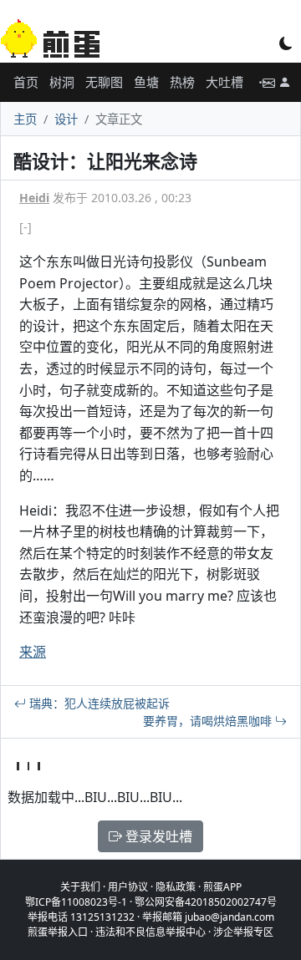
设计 (66, 119)
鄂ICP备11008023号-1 (76, 902)
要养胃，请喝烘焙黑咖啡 (209, 721)
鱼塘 (146, 82)
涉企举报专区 (243, 932)
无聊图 (104, 82)
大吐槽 (224, 82)
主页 (25, 119)
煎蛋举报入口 (58, 932)
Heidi (34, 198)
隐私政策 (176, 887)
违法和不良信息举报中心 (150, 932)
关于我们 (80, 887)
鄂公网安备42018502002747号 (206, 902)
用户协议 (128, 887)
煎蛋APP (222, 887)
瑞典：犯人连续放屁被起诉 (98, 703)
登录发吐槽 (157, 836)
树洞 (61, 82)
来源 (32, 652)
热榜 (182, 82)
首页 (25, 82)
